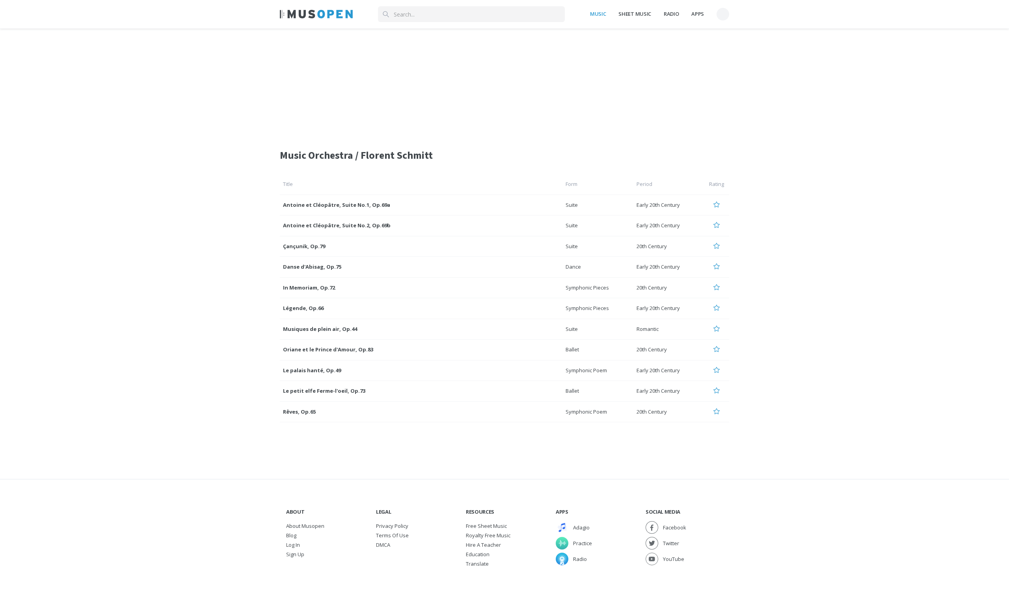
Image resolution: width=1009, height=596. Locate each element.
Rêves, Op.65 (299, 411)
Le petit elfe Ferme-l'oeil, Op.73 (324, 390)
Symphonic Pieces (587, 287)
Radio (671, 13)
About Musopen (305, 525)
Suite (572, 204)
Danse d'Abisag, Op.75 (312, 266)
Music (598, 13)
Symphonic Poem (586, 370)
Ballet (572, 349)
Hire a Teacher (483, 544)
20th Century (652, 246)
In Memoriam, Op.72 (309, 287)
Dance (573, 266)
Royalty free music (488, 535)
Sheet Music (634, 13)
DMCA (383, 544)
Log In (293, 544)
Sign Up (295, 554)
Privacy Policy (392, 525)
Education (478, 554)
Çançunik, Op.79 (304, 246)
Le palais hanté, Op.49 (312, 370)
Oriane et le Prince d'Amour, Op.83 (328, 349)
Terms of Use (392, 535)
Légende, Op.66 (303, 308)
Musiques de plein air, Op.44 (320, 328)
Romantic (648, 328)
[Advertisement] (504, 84)
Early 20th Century (658, 204)
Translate (477, 563)
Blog (291, 535)
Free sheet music (486, 525)
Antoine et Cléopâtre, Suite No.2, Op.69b (337, 225)
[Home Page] (316, 14)
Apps (697, 13)
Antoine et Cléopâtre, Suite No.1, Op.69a (336, 204)
